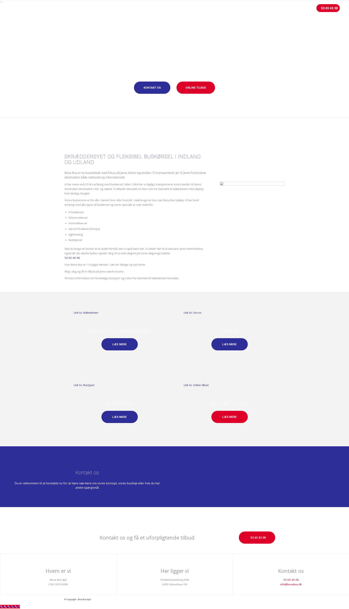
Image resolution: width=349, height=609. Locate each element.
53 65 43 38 (72, 258)
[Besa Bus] (14, 8)
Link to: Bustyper (84, 385)
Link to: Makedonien (86, 312)
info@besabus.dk (291, 584)
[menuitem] (211, 8)
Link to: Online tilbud (196, 385)
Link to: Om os (192, 312)
